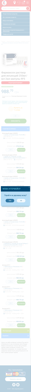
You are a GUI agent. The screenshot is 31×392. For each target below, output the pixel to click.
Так (10, 201)
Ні (21, 201)
